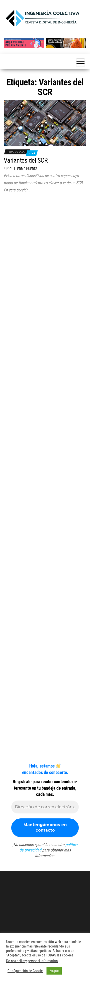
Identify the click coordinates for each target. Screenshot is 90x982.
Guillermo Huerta (24, 169)
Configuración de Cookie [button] (25, 971)
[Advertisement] (45, 246)
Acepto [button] (54, 971)
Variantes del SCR (26, 160)
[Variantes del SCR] (45, 122)
